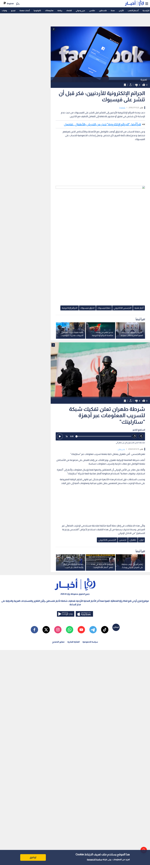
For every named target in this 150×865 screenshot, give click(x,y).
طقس (92, 10)
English (10, 3)
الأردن (121, 10)
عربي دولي (121, 449)
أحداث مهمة (24, 10)
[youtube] (81, 629)
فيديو (13, 10)
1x (67, 436)
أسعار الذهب (133, 10)
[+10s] (141, 436)
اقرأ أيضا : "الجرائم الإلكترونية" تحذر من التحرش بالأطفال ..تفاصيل (102, 124)
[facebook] (34, 629)
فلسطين (103, 10)
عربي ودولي (80, 10)
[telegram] (93, 629)
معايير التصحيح (58, 642)
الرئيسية (146, 10)
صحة (113, 10)
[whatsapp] (69, 629)
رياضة (59, 10)
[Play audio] (60, 436)
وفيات (4, 10)
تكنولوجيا (37, 10)
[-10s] (134, 436)
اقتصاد (69, 10)
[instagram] (58, 629)
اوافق (33, 857)
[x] (46, 629)
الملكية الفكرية (73, 642)
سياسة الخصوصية (94, 859)
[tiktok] (104, 629)
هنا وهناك (49, 10)
